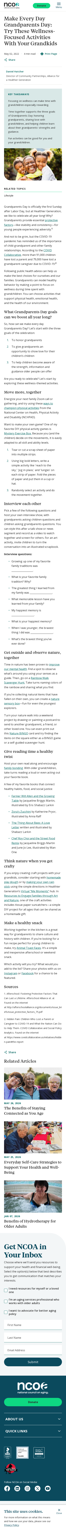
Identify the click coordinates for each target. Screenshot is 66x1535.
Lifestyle (8, 195)
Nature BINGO (18, 733)
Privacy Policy (11, 1525)
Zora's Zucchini (21, 811)
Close (59, 1513)
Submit (33, 1362)
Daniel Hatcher (15, 71)
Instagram (10, 973)
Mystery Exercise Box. (17, 433)
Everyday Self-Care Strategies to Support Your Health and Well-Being (32, 1167)
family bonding (13, 768)
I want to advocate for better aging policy (32, 1312)
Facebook (27, 973)
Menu (59, 7)
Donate (41, 5)
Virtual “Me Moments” (35, 891)
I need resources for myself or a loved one (34, 1290)
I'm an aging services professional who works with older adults (34, 1301)
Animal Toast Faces (29, 948)
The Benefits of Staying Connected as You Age (24, 1111)
